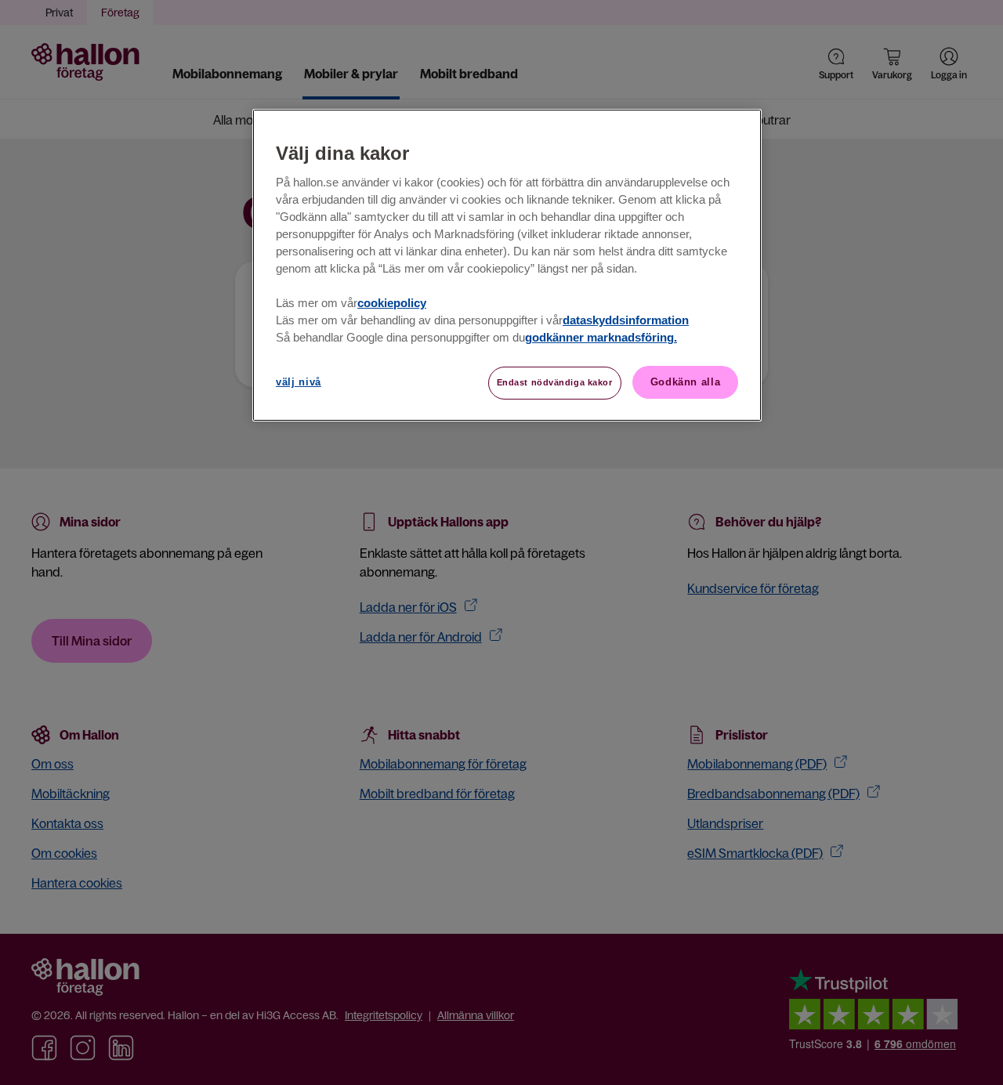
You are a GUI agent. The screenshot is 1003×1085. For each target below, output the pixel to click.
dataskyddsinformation (626, 320)
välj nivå (298, 382)
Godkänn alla (685, 382)
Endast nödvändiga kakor (555, 382)
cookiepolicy (391, 303)
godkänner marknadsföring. (601, 337)
